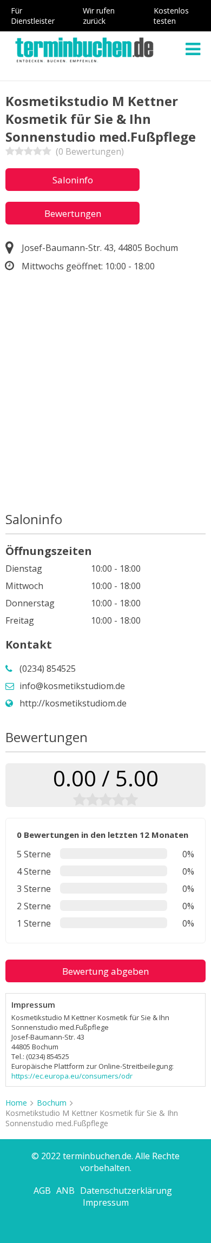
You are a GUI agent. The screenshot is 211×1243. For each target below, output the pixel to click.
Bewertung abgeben (105, 971)
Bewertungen (72, 213)
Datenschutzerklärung (126, 1190)
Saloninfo (72, 180)
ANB (65, 1190)
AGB (42, 1190)
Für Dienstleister (33, 15)
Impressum (106, 1202)
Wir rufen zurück (99, 15)
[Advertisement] (105, 393)
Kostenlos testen (171, 15)
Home (16, 1102)
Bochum (52, 1102)
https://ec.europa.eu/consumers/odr (72, 1076)
